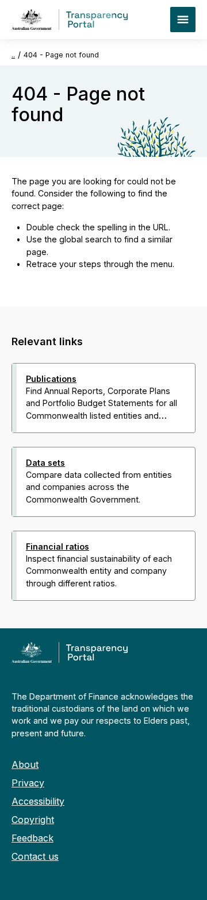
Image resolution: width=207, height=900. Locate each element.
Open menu (182, 19)
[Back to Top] (78, 615)
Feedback (32, 838)
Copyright (33, 819)
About (25, 764)
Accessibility (38, 801)
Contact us (35, 856)
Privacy (28, 783)
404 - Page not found (61, 55)
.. (13, 55)
